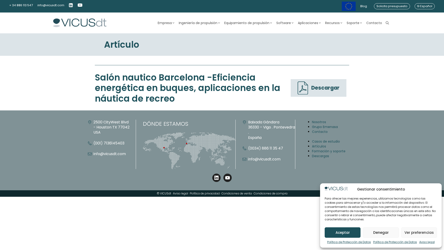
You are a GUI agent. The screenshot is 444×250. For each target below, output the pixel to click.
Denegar (381, 232)
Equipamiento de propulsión (246, 23)
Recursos (332, 23)
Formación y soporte (328, 151)
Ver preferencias (419, 232)
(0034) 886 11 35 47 (265, 148)
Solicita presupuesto (391, 6)
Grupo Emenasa (325, 127)
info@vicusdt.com (50, 5)
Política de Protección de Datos (349, 242)
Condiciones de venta (237, 193)
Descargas (320, 156)
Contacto (374, 23)
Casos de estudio (326, 141)
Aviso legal (427, 242)
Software (283, 23)
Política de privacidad (205, 193)
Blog (363, 6)
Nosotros (319, 122)
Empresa (165, 23)
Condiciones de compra (270, 193)
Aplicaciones (308, 23)
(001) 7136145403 (108, 143)
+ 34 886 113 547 (21, 5)
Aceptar (343, 232)
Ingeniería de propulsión (198, 23)
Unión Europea (349, 6)
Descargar (325, 87)
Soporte (353, 23)
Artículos (319, 146)
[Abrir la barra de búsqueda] (387, 23)
